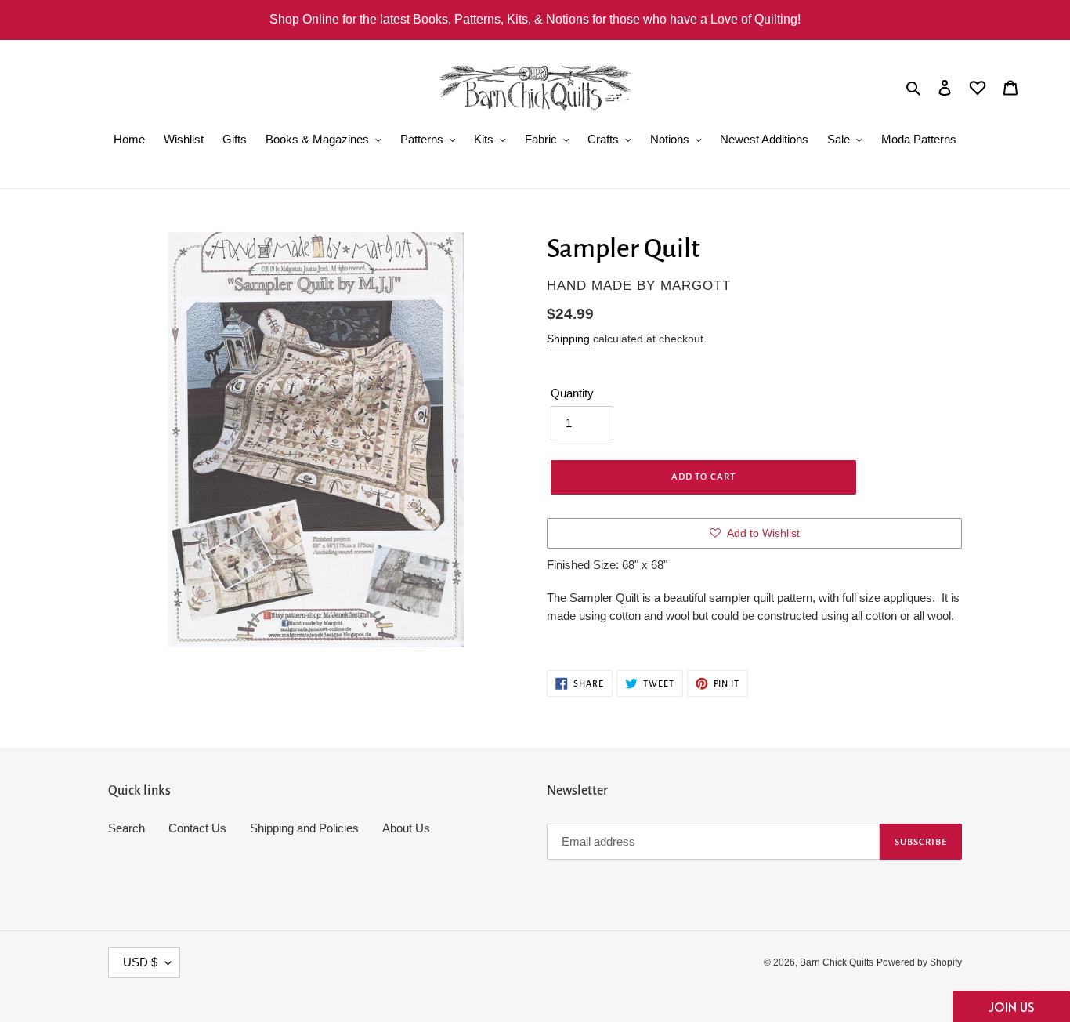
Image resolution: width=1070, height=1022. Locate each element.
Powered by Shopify (919, 962)
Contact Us (197, 828)
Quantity (572, 393)
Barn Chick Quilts (836, 962)
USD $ (140, 962)
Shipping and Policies (304, 828)
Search (126, 828)
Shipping (568, 338)
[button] (1011, 1006)
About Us (406, 828)
